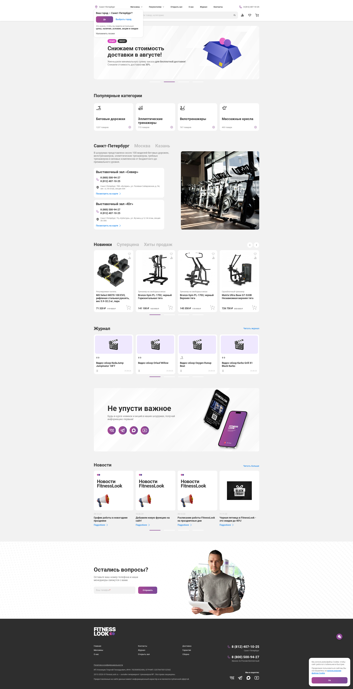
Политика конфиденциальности (108, 665)
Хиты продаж (158, 244)
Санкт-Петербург (111, 145)
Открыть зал (176, 7)
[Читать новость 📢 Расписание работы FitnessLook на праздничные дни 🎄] (197, 490)
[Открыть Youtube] (145, 430)
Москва (142, 145)
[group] (155, 314)
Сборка (185, 654)
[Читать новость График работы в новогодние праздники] (113, 490)
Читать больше (251, 466)
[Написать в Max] (134, 430)
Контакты (218, 7)
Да (104, 19)
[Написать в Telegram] (123, 430)
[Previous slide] (250, 245)
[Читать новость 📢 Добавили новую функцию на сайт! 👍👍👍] (155, 490)
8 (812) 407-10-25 (110, 181)
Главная (97, 646)
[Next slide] (256, 245)
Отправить (148, 590)
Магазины (98, 650)
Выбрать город (123, 19)
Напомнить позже (105, 33)
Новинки (103, 244)
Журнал (203, 7)
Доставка (186, 646)
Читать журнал (251, 328)
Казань (162, 145)
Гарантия (186, 650)
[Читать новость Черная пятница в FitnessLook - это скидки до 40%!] (239, 490)
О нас (191, 7)
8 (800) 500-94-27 (110, 177)
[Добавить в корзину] (128, 307)
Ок (329, 680)
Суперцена (128, 244)
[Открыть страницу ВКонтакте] (112, 430)
